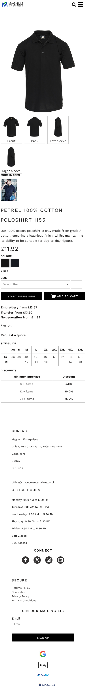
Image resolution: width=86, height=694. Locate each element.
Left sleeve (58, 141)
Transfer (7, 312)
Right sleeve (11, 171)
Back (34, 141)
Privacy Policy (20, 596)
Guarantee (18, 592)
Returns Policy (21, 587)
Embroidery (9, 307)
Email (16, 618)
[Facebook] (25, 560)
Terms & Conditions (24, 600)
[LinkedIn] (60, 560)
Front (11, 141)
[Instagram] (48, 560)
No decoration (11, 317)
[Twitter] (37, 560)
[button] (74, 4)
